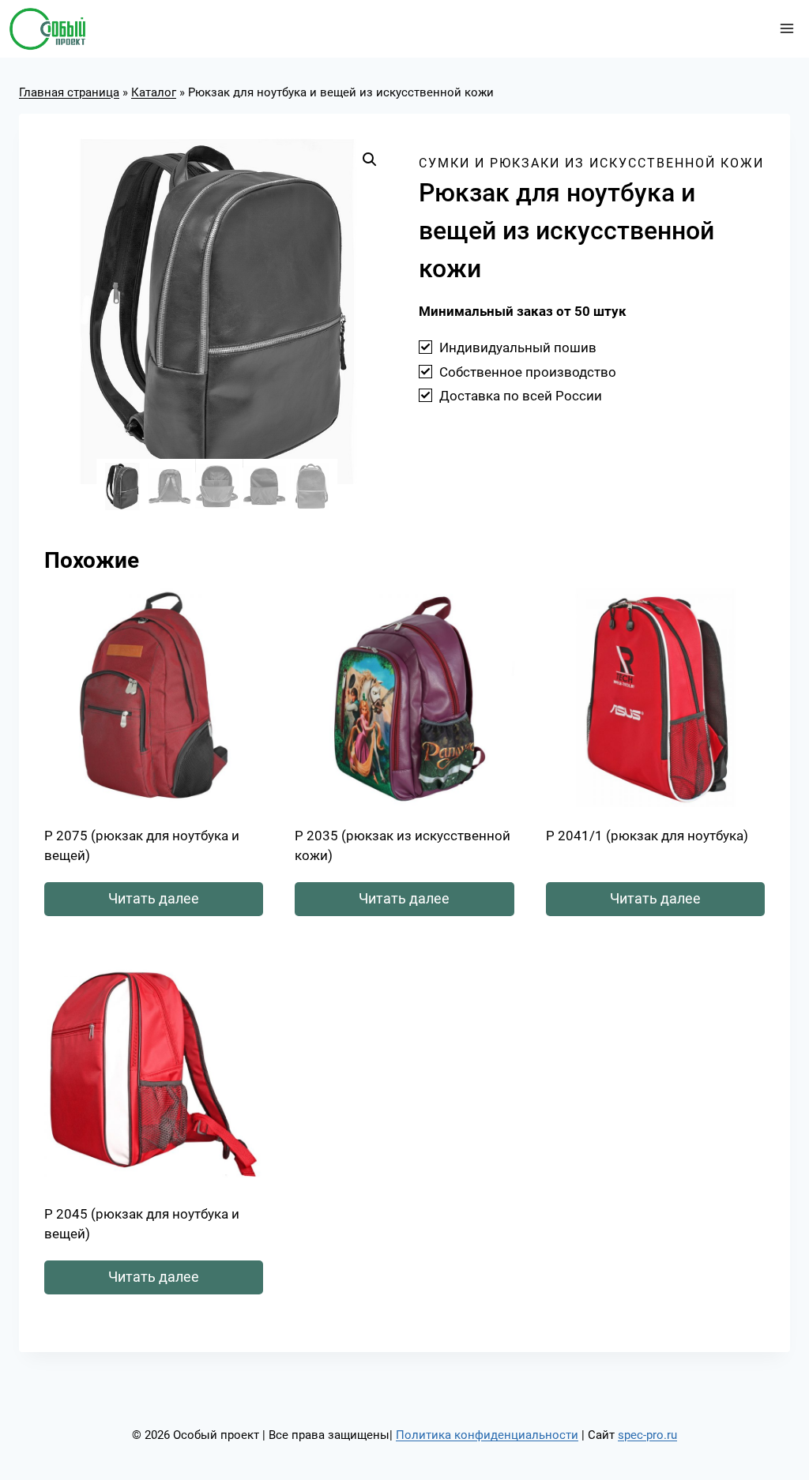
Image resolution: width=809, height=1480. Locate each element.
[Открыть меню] (786, 29)
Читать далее (153, 898)
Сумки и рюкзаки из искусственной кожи (591, 163)
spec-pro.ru (647, 1435)
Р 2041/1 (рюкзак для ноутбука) (647, 835)
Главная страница (69, 92)
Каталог (153, 92)
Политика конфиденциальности (487, 1435)
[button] (370, 159)
